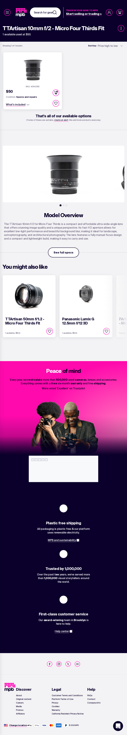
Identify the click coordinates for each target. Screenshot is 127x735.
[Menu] (7, 12)
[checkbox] (56, 103)
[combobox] (45, 12)
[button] (56, 93)
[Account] (109, 12)
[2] (63, 205)
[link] (21, 12)
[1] (61, 205)
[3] (66, 205)
